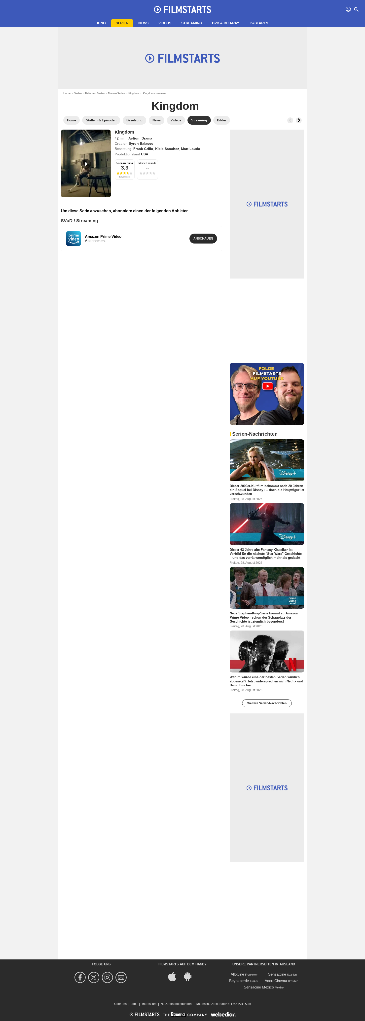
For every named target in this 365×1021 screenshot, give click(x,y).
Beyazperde (239, 981)
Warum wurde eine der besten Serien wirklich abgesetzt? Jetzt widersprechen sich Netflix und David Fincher (266, 681)
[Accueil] (182, 9)
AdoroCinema (276, 981)
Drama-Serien (116, 93)
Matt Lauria (190, 149)
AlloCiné (237, 974)
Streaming (191, 23)
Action (134, 138)
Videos (164, 23)
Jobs (134, 1004)
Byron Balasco (141, 143)
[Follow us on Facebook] (80, 977)
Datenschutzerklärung (211, 1004)
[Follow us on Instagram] (108, 977)
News (143, 23)
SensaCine (277, 974)
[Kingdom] (86, 163)
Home (67, 93)
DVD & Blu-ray (225, 23)
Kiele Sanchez (167, 149)
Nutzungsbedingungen (176, 1004)
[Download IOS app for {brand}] (175, 976)
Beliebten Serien (95, 93)
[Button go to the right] (299, 120)
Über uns (120, 1004)
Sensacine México (259, 987)
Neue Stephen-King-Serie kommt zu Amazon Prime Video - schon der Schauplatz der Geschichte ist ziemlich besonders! (264, 617)
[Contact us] (121, 977)
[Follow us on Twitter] (94, 977)
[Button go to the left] (290, 120)
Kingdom (133, 93)
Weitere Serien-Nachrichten (267, 703)
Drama (147, 138)
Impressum (149, 1004)
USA (144, 154)
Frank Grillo (143, 149)
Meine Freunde (147, 163)
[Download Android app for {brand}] (190, 976)
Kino (101, 23)
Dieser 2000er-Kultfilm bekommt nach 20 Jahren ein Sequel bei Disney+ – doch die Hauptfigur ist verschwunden (267, 490)
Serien (122, 23)
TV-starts (258, 23)
